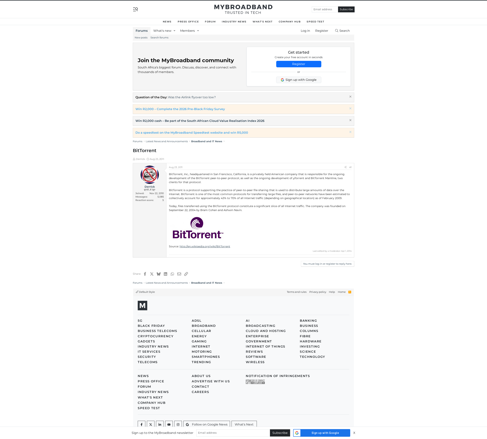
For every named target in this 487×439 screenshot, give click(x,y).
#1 (350, 167)
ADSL (196, 320)
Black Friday (151, 326)
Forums (142, 31)
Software (256, 357)
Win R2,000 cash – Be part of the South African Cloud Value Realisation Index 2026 (199, 121)
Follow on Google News (210, 424)
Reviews (254, 351)
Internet (201, 346)
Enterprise (257, 336)
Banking (308, 320)
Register (298, 64)
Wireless (255, 362)
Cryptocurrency (155, 336)
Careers (200, 392)
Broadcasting (260, 326)
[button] (174, 31)
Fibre (305, 336)
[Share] (345, 167)
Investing (310, 346)
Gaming (199, 341)
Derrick (140, 158)
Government (259, 341)
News (167, 21)
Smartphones (206, 357)
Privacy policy (317, 291)
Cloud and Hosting (266, 331)
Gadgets (146, 341)
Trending (201, 362)
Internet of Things (265, 346)
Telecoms (148, 362)
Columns (309, 331)
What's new (162, 31)
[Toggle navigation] (135, 9)
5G (140, 320)
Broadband (204, 326)
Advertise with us (211, 381)
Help (332, 291)
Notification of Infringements (278, 376)
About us (201, 376)
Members (187, 31)
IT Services (149, 351)
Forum (210, 21)
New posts (141, 37)
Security (147, 357)
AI (248, 320)
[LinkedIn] (160, 424)
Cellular (201, 331)
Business (309, 326)
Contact (200, 386)
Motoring (202, 351)
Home (342, 291)
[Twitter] (150, 424)
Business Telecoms (157, 331)
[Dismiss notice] (350, 97)
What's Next (263, 21)
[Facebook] (141, 424)
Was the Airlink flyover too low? (192, 97)
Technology (312, 357)
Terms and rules (296, 291)
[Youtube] (169, 424)
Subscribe (346, 9)
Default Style (146, 291)
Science (308, 351)
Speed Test (315, 21)
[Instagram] (178, 424)
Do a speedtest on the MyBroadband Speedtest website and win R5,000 (191, 132)
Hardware (311, 341)
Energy (199, 336)
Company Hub (290, 21)
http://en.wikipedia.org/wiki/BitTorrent (205, 246)
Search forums (159, 37)
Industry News (234, 21)
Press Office (188, 21)
